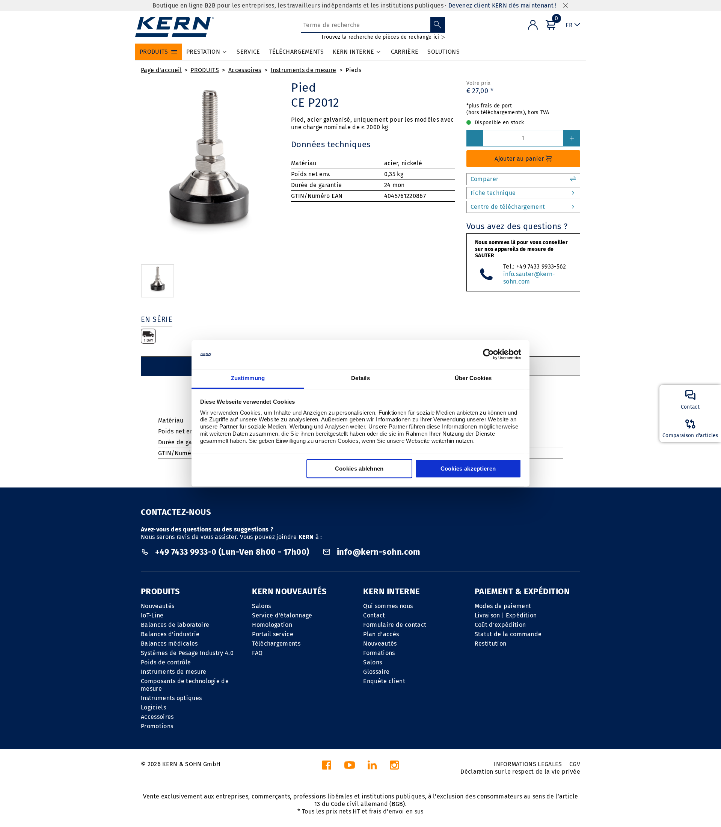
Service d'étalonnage (282, 615)
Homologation (272, 624)
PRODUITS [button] (154, 51)
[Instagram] (394, 767)
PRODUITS (204, 70)
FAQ (257, 652)
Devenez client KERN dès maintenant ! (502, 5)
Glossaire (376, 671)
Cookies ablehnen (359, 468)
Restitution (491, 643)
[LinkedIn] (372, 767)
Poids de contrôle (166, 662)
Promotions (157, 726)
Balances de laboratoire (175, 624)
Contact (374, 615)
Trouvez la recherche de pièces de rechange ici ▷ (383, 37)
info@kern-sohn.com (378, 552)
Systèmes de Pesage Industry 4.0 (187, 652)
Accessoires (244, 70)
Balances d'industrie (170, 634)
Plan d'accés (381, 634)
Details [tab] (360, 378)
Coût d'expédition (500, 624)
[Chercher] (437, 25)
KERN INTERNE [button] (353, 51)
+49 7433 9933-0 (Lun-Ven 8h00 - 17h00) (232, 552)
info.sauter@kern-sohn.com (529, 277)
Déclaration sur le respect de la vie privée (520, 771)
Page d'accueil (161, 70)
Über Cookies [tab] (473, 378)
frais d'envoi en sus (396, 811)
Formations (379, 652)
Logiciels (153, 707)
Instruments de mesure (303, 70)
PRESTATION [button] (203, 51)
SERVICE (248, 51)
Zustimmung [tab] (248, 378)
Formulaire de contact (394, 624)
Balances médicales (169, 643)
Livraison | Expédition (506, 615)
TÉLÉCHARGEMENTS (296, 51)
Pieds (353, 70)
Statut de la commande (508, 634)
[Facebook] (326, 767)
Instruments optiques (171, 698)
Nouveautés (157, 606)
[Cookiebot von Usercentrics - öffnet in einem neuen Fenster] (488, 354)
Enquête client (384, 681)
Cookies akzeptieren (468, 468)
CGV (574, 764)
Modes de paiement (503, 606)
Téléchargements (276, 643)
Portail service (272, 634)
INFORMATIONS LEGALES (528, 764)
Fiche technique (493, 192)
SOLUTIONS (443, 51)
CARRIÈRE (405, 51)
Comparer (485, 179)
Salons (261, 606)
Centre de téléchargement (508, 206)
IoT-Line (152, 615)
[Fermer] (566, 5)
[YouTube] (349, 767)
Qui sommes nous (388, 606)
